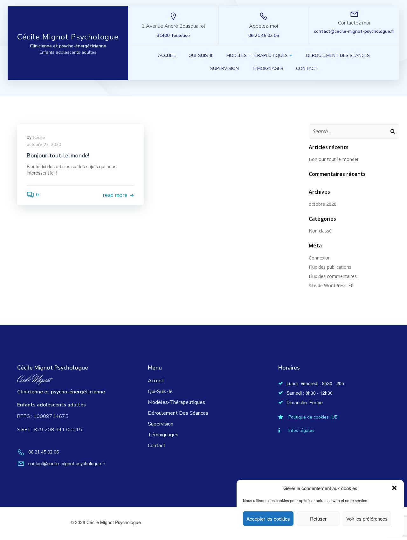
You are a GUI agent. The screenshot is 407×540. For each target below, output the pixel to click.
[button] (394, 488)
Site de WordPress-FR (331, 285)
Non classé (320, 231)
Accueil (167, 55)
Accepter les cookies (268, 518)
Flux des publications (330, 267)
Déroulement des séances (338, 55)
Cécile (39, 138)
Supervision (224, 69)
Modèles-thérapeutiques (257, 55)
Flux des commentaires (333, 276)
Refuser (318, 518)
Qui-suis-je (201, 55)
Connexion (320, 258)
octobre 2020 (322, 204)
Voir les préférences (367, 518)
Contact (307, 69)
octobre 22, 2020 (44, 145)
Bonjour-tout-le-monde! (333, 159)
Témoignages (267, 69)
